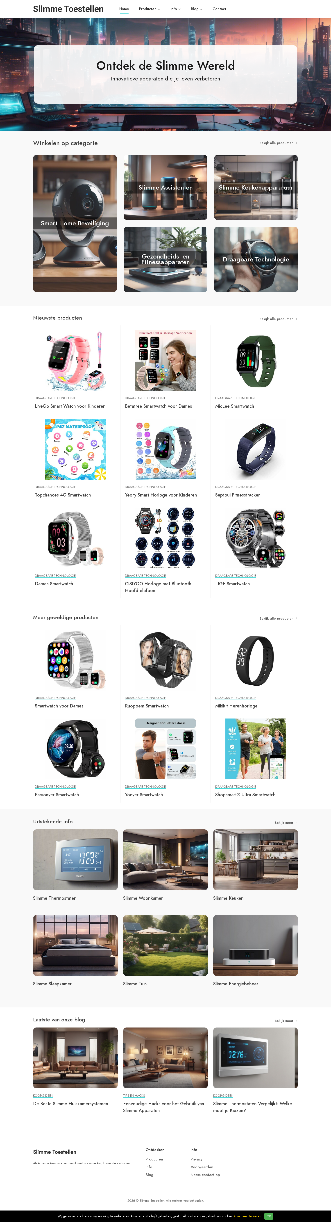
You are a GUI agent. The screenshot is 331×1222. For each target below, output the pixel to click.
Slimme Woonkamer (143, 898)
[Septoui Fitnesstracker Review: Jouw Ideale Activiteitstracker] (255, 448)
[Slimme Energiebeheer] (255, 945)
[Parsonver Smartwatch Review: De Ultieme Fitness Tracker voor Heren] (75, 748)
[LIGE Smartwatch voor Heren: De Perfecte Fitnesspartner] (255, 537)
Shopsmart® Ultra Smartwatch (245, 795)
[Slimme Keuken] (255, 859)
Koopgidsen (43, 1096)
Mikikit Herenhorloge (236, 706)
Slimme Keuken (228, 898)
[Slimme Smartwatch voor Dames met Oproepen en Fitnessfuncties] (75, 659)
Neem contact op (205, 1174)
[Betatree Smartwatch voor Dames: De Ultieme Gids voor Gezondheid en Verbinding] (165, 360)
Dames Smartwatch (54, 584)
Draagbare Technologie (55, 398)
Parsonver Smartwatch (57, 795)
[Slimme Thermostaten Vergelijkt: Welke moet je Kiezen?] (255, 1057)
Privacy (196, 1159)
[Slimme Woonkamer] (165, 859)
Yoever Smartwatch (144, 795)
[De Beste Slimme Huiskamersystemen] (75, 1057)
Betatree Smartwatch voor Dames (158, 406)
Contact (219, 9)
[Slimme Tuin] (165, 945)
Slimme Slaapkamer (52, 984)
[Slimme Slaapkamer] (75, 945)
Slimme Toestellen (54, 1152)
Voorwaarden (202, 1167)
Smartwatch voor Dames (59, 706)
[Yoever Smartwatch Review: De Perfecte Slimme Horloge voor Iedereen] (165, 748)
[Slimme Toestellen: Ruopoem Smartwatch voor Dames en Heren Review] (165, 659)
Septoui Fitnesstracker (237, 495)
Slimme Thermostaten (55, 898)
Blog (195, 9)
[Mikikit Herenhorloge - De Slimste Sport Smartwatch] (255, 659)
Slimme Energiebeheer (235, 984)
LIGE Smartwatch (232, 584)
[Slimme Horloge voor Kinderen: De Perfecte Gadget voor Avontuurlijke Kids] (165, 448)
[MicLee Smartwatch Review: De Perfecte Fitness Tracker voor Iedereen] (255, 360)
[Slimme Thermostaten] (75, 859)
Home (124, 9)
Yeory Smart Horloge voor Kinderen (161, 495)
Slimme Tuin (135, 984)
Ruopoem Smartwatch (147, 706)
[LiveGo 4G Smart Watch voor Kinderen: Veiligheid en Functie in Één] (75, 360)
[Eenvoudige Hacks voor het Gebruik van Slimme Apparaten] (165, 1057)
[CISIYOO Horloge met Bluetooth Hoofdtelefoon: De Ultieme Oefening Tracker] (165, 537)
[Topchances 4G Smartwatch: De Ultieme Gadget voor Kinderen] (75, 448)
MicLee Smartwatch (234, 406)
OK (269, 1216)
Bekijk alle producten (277, 143)
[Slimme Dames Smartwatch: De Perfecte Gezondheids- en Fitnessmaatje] (75, 537)
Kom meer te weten (247, 1216)
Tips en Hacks (134, 1096)
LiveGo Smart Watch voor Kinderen (70, 406)
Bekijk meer (285, 823)
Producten (148, 9)
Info (174, 9)
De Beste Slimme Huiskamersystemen (70, 1104)
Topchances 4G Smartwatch (63, 495)
